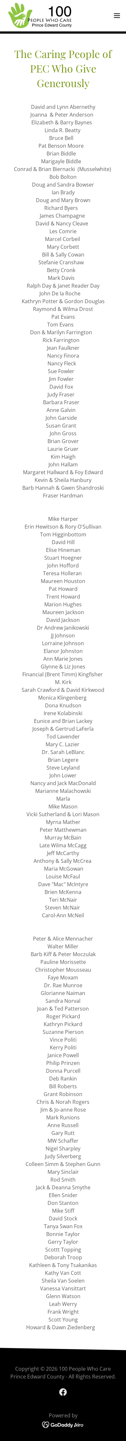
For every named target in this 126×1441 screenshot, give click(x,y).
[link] (39, 16)
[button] (116, 15)
